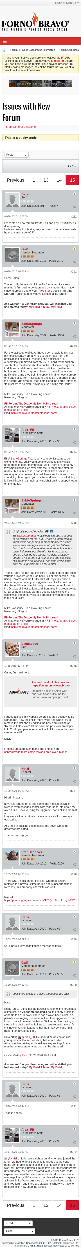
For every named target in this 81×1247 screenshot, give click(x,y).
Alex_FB (27, 429)
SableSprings (31, 323)
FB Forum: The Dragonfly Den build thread (31, 403)
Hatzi (25, 768)
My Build (56, 307)
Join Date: (27, 205)
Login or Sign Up (65, 2)
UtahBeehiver (31, 852)
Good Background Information (38, 49)
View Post (51, 531)
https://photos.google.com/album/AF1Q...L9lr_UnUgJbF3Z (39, 900)
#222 (73, 1152)
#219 (73, 939)
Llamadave (29, 643)
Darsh (25, 194)
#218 (73, 874)
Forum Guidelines (69, 49)
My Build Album (39, 307)
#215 (73, 522)
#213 (73, 346)
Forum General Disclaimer (20, 126)
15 (72, 180)
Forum (14, 49)
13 (45, 180)
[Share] (74, 207)
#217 (73, 791)
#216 (73, 666)
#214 (73, 452)
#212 (73, 271)
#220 (73, 985)
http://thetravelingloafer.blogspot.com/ (34, 413)
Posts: (52, 205)
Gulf (24, 249)
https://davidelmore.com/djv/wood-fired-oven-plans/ (35, 752)
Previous (15, 180)
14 (59, 180)
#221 (73, 1106)
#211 (74, 216)
